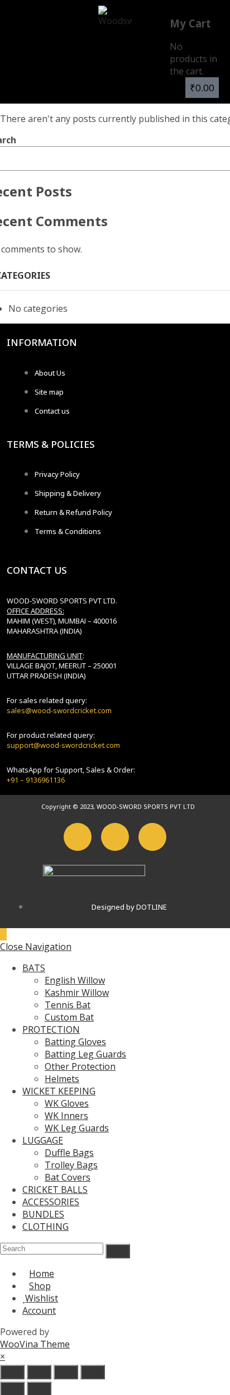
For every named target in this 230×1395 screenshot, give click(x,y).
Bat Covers (67, 1177)
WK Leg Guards (77, 1128)
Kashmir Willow (77, 992)
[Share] (66, 1372)
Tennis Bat (67, 1005)
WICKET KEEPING (58, 1091)
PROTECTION (51, 1029)
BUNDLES (43, 1214)
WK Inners (66, 1116)
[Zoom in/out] (12, 1372)
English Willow (75, 980)
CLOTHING (45, 1226)
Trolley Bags (71, 1165)
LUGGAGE (42, 1140)
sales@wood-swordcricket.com (59, 710)
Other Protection (80, 1066)
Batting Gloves (75, 1042)
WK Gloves (67, 1103)
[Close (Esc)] (92, 1372)
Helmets (62, 1079)
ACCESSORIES (50, 1202)
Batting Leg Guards (85, 1054)
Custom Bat (69, 1017)
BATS (33, 968)
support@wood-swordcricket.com (63, 745)
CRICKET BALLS (55, 1189)
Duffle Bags (69, 1152)
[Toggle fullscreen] (39, 1372)
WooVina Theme (35, 1344)
